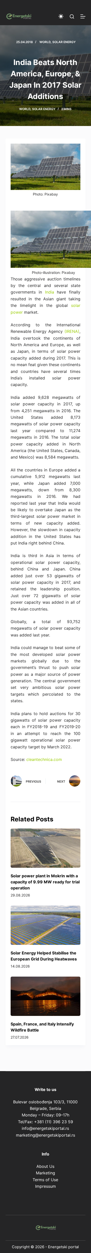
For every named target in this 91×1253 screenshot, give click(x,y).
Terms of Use (45, 1179)
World (45, 42)
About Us (45, 1166)
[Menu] (82, 16)
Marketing (45, 1172)
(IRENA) (71, 331)
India (49, 292)
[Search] (72, 16)
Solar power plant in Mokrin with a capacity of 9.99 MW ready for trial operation (45, 881)
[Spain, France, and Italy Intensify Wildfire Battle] (46, 996)
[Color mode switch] (60, 16)
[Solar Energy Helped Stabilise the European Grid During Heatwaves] (46, 925)
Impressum (45, 1186)
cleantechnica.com (44, 759)
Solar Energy (64, 42)
